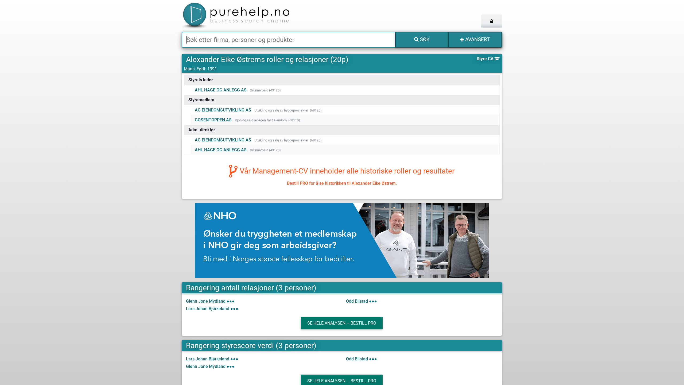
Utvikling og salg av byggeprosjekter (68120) (288, 110)
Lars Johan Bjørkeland (207, 308)
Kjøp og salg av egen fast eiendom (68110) (267, 120)
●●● (231, 301)
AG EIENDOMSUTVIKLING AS (223, 110)
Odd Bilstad (357, 301)
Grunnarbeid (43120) (265, 90)
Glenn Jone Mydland (206, 301)
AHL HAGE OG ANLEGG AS (221, 90)
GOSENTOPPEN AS (213, 119)
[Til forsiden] (248, 16)
